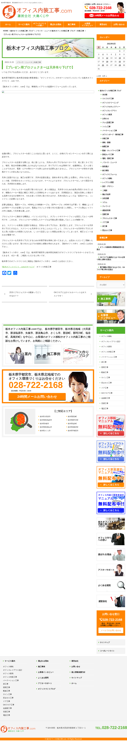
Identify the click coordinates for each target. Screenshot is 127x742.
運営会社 (103, 24)
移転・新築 (106, 142)
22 (120, 62)
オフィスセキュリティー (111, 107)
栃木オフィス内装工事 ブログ (22, 31)
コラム (104, 202)
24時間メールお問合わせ (106, 15)
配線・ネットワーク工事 (111, 150)
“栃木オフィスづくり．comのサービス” (18, 267)
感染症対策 (106, 210)
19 (107, 62)
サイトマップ (105, 642)
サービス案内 (24, 24)
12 (107, 58)
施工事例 (71, 24)
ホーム (8, 24)
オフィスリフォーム (109, 174)
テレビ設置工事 (108, 122)
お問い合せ (75, 667)
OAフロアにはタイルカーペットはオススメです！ (70, 294)
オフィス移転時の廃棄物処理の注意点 (110, 248)
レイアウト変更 (108, 182)
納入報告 (105, 170)
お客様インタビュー (87, 24)
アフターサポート (45, 683)
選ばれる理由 (55, 24)
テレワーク (106, 206)
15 (120, 58)
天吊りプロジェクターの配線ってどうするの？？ (25, 294)
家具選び (105, 166)
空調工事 (105, 214)
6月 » (104, 76)
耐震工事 (105, 146)
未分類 (104, 95)
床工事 (104, 226)
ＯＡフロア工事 (108, 99)
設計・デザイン (108, 186)
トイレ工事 (106, 127)
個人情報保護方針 (78, 672)
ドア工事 (105, 222)
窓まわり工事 (107, 230)
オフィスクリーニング (110, 103)
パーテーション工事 (109, 130)
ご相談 (104, 190)
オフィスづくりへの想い (39, 24)
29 (120, 65)
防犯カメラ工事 (108, 154)
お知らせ (105, 118)
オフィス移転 (107, 178)
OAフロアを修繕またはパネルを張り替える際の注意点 (111, 258)
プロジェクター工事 (109, 218)
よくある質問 (43, 678)
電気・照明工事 (108, 158)
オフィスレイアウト (109, 111)
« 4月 (99, 76)
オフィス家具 (107, 115)
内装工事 (37, 62)
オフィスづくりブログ (46, 689)
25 (103, 65)
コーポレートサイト (107, 651)
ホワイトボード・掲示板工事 (112, 134)
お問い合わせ (119, 24)
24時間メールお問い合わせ (37, 396)
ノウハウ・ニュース (24, 62)
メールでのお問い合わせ (111, 630)
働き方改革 (106, 194)
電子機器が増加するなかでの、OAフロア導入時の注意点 (111, 268)
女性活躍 (105, 198)
